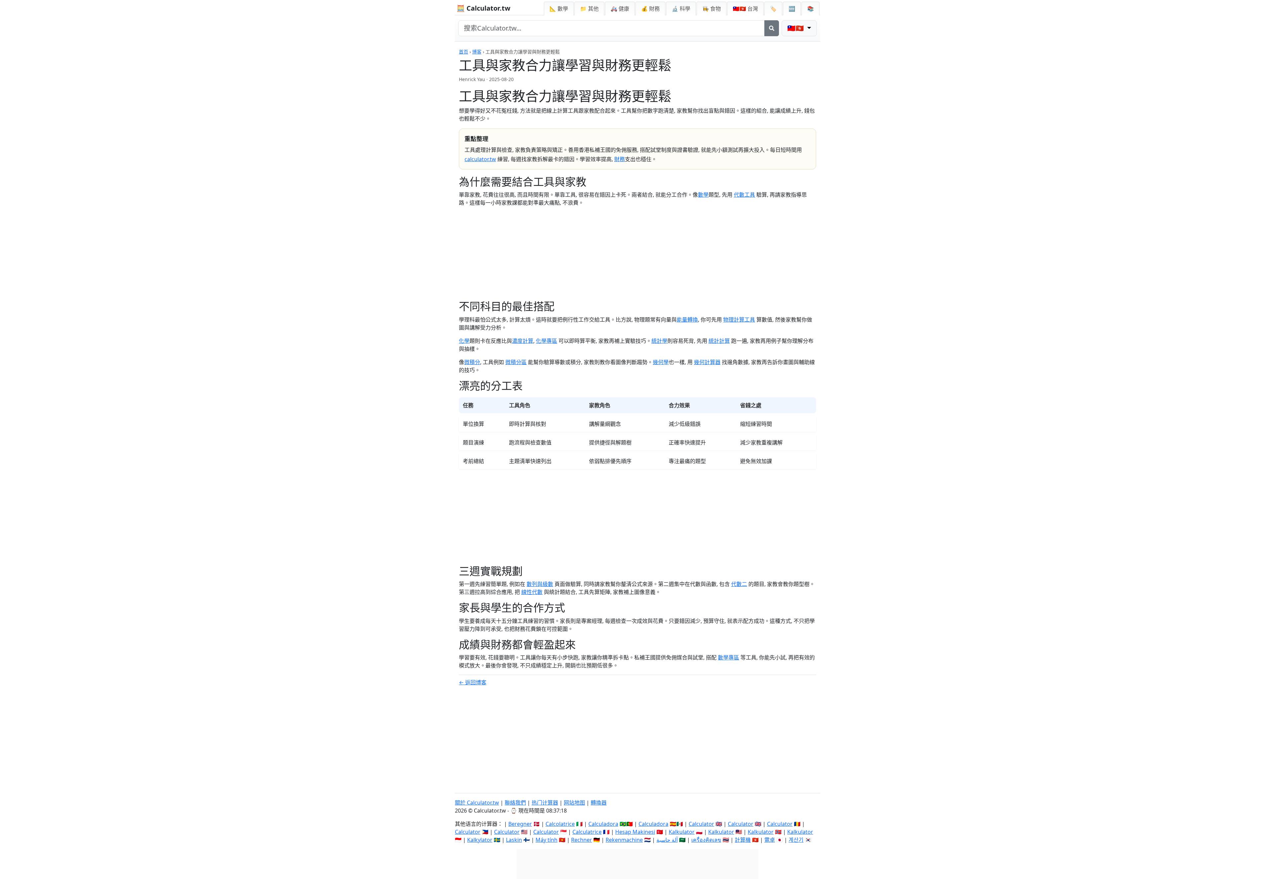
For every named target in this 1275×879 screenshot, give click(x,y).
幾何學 (661, 362)
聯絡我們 (515, 802)
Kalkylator (479, 839)
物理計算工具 (739, 319)
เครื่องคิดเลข (706, 839)
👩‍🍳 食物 (711, 8)
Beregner (520, 824)
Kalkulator (682, 831)
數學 (703, 194)
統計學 (659, 340)
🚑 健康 (620, 8)
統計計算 (719, 340)
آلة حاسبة (667, 839)
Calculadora (603, 824)
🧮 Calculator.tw (483, 8)
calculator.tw (480, 159)
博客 (476, 52)
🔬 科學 (681, 8)
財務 (619, 159)
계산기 (796, 839)
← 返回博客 (472, 682)
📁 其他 (589, 8)
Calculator (701, 824)
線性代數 (532, 592)
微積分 (472, 362)
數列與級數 (540, 584)
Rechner (581, 839)
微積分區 (516, 362)
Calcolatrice (560, 824)
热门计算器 (545, 802)
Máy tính (546, 839)
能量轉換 (687, 319)
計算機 (743, 839)
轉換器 (599, 802)
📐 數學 (559, 8)
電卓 (769, 839)
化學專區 (546, 340)
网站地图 (574, 802)
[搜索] (771, 28)
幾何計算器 (707, 362)
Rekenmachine (624, 839)
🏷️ (773, 8)
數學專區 (728, 657)
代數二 (739, 584)
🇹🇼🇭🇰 (745, 8)
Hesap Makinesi (635, 831)
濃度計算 (522, 340)
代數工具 (744, 194)
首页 (463, 52)
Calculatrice (587, 831)
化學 (464, 340)
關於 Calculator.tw (477, 802)
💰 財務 (650, 8)
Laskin (514, 839)
